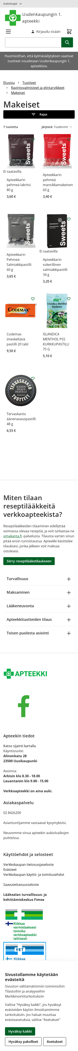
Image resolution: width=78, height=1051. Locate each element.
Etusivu (9, 82)
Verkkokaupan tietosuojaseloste (28, 864)
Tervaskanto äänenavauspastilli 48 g (21, 419)
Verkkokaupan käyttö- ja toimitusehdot (33, 874)
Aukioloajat (10, 3)
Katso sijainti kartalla (19, 746)
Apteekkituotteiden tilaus (29, 619)
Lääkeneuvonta (20, 605)
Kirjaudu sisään (48, 31)
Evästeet (10, 869)
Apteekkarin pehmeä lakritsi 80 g (19, 184)
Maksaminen (18, 592)
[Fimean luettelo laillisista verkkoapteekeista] (39, 960)
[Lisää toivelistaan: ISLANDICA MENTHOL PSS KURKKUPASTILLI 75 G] (69, 299)
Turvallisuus (17, 578)
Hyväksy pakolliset (23, 1041)
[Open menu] (8, 31)
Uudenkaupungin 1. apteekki (42, 17)
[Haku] (67, 42)
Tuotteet (29, 82)
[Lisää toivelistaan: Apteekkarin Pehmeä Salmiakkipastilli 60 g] (33, 219)
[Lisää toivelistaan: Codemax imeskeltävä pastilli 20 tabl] (33, 299)
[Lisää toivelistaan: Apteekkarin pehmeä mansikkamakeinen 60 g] (69, 139)
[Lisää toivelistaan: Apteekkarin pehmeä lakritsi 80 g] (33, 139)
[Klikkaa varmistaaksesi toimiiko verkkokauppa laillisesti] (39, 924)
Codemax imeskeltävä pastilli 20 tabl (17, 339)
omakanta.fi (12, 536)
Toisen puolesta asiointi (28, 632)
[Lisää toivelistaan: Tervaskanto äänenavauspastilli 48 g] (33, 378)
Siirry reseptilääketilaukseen (29, 561)
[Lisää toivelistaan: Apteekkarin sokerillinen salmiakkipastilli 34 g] (69, 219)
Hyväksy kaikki (20, 1031)
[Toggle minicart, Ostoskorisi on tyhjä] (69, 31)
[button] (39, 114)
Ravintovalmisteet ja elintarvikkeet (37, 87)
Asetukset (55, 1041)
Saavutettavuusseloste (21, 884)
